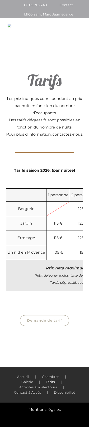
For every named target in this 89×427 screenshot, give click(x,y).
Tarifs (50, 382)
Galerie (27, 382)
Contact (66, 5)
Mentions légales (44, 409)
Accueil (23, 377)
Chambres (50, 377)
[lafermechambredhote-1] (18, 25)
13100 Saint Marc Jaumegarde (48, 14)
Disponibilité (64, 392)
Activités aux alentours (38, 387)
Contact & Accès (27, 392)
